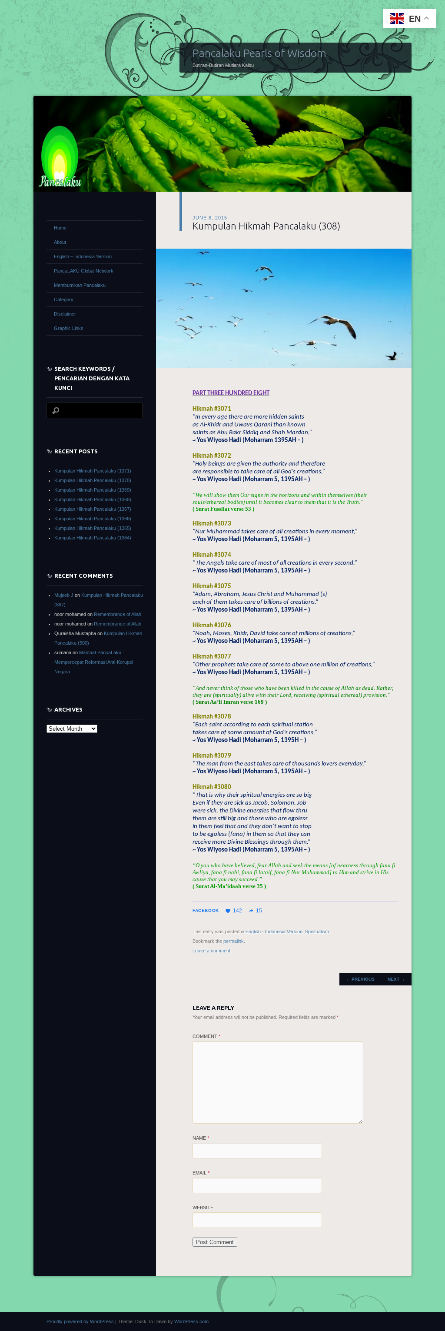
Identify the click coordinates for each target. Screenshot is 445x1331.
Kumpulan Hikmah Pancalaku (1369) (92, 489)
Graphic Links (68, 328)
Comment (206, 1036)
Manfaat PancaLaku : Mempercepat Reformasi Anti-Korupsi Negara (93, 662)
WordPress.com (191, 1321)
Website (203, 1207)
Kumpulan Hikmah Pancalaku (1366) (92, 518)
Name (201, 1138)
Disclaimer (65, 313)
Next (396, 979)
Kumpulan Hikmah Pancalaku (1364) (92, 537)
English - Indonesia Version (274, 931)
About (60, 242)
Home (60, 227)
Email (201, 1172)
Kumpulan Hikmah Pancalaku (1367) (92, 509)
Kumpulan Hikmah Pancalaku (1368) (92, 499)
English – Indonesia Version (83, 256)
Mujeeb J (63, 595)
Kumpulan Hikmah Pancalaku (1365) (92, 528)
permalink (233, 941)
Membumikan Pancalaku (80, 285)
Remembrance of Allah (117, 614)
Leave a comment (211, 950)
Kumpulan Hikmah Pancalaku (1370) (92, 480)
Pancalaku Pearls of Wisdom (259, 53)
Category (63, 299)
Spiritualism (317, 931)
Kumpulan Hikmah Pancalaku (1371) (92, 470)
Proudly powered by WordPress (80, 1321)
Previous (360, 979)
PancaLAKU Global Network (83, 270)
